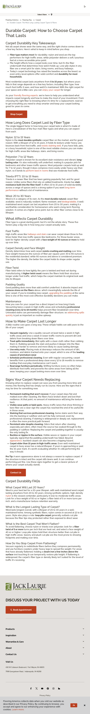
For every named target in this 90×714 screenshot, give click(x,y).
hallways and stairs (37, 234)
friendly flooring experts (26, 95)
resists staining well (51, 145)
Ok (74, 705)
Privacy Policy (45, 695)
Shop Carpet (16, 114)
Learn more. (18, 709)
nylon (8, 496)
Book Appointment (22, 610)
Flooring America (12, 20)
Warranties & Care (15, 641)
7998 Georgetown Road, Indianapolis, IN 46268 (23, 671)
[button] (44, 15)
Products (10, 629)
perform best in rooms (37, 170)
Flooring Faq (27, 20)
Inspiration (11, 635)
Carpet (38, 20)
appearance (16, 440)
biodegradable (69, 201)
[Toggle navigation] (84, 6)
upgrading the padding (60, 293)
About (9, 648)
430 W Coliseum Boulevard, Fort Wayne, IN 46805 (25, 667)
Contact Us (15, 472)
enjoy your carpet (51, 90)
